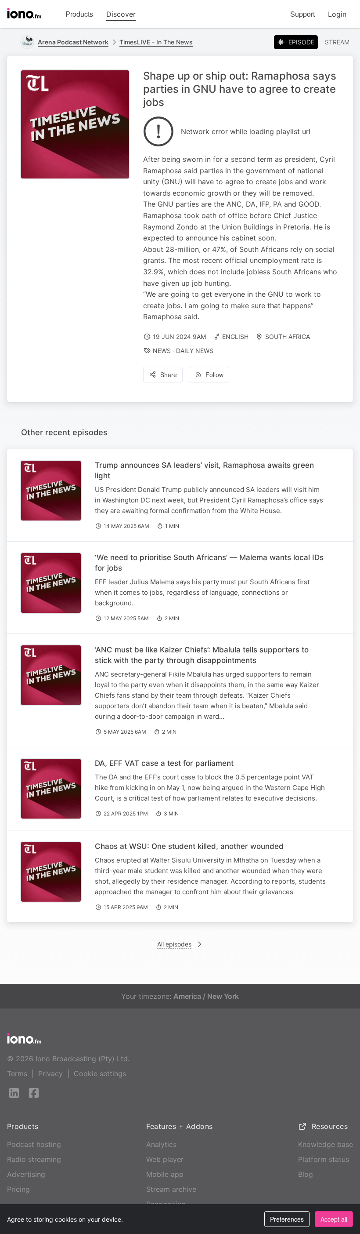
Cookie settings (100, 1073)
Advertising (26, 1174)
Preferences (287, 1219)
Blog (305, 1174)
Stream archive (171, 1189)
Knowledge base (325, 1144)
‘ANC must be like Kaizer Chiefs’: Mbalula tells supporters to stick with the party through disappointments (202, 655)
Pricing (18, 1189)
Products (79, 14)
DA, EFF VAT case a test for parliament (164, 763)
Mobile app (165, 1174)
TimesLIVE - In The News (156, 42)
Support (302, 14)
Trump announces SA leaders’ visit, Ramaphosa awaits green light (204, 470)
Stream (337, 42)
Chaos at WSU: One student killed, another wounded (189, 846)
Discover (121, 14)
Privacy (50, 1073)
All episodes (174, 944)
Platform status (323, 1159)
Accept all (333, 1219)
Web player (165, 1159)
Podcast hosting (34, 1144)
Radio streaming (34, 1159)
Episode (301, 42)
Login (337, 14)
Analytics (161, 1144)
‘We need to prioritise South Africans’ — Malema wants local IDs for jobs (209, 562)
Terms (17, 1073)
